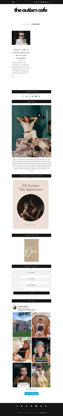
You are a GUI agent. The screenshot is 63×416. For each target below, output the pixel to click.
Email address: (32, 285)
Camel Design (43, 412)
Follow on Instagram (31, 393)
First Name (31, 272)
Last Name (31, 279)
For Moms (21, 47)
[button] (22, 324)
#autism (25, 310)
